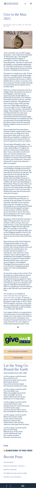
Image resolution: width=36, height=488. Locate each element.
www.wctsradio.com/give (12, 297)
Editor (8, 24)
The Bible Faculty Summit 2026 (15, 473)
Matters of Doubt (10, 469)
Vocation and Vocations (12, 477)
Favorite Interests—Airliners (14, 466)
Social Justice (9, 462)
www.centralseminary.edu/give (14, 296)
